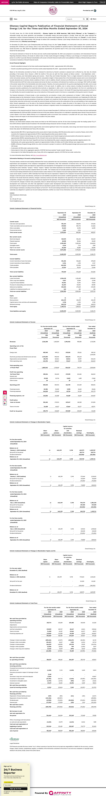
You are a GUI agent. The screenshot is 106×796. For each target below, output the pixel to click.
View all (102, 2)
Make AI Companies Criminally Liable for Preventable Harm (53, 2)
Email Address (8, 782)
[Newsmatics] (5, 403)
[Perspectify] (5, 396)
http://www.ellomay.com (40, 155)
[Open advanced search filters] (87, 19)
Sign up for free (15, 789)
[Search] (84, 19)
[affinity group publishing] (5, 400)
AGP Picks (4, 2)
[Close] (28, 764)
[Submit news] (5, 392)
